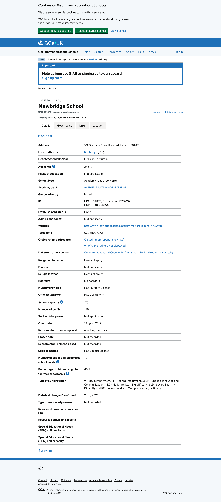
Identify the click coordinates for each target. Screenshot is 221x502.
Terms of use (80, 480)
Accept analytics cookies (55, 30)
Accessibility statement (50, 483)
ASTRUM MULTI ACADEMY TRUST (70, 117)
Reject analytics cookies (92, 30)
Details (45, 125)
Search (98, 52)
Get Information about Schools (58, 52)
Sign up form (52, 78)
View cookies (119, 30)
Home (86, 52)
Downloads (114, 52)
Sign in (179, 52)
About (130, 52)
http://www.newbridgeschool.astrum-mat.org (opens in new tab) (124, 226)
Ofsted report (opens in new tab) (104, 239)
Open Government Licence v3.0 (97, 489)
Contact (42, 480)
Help (141, 52)
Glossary (54, 480)
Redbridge (91, 152)
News (152, 52)
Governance (64, 125)
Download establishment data (167, 112)
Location (98, 125)
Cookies (129, 480)
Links (82, 125)
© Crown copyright (173, 492)
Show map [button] (46, 135)
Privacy (118, 480)
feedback (94, 59)
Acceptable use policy (100, 480)
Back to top (46, 450)
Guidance (66, 480)
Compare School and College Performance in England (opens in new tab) (128, 252)
